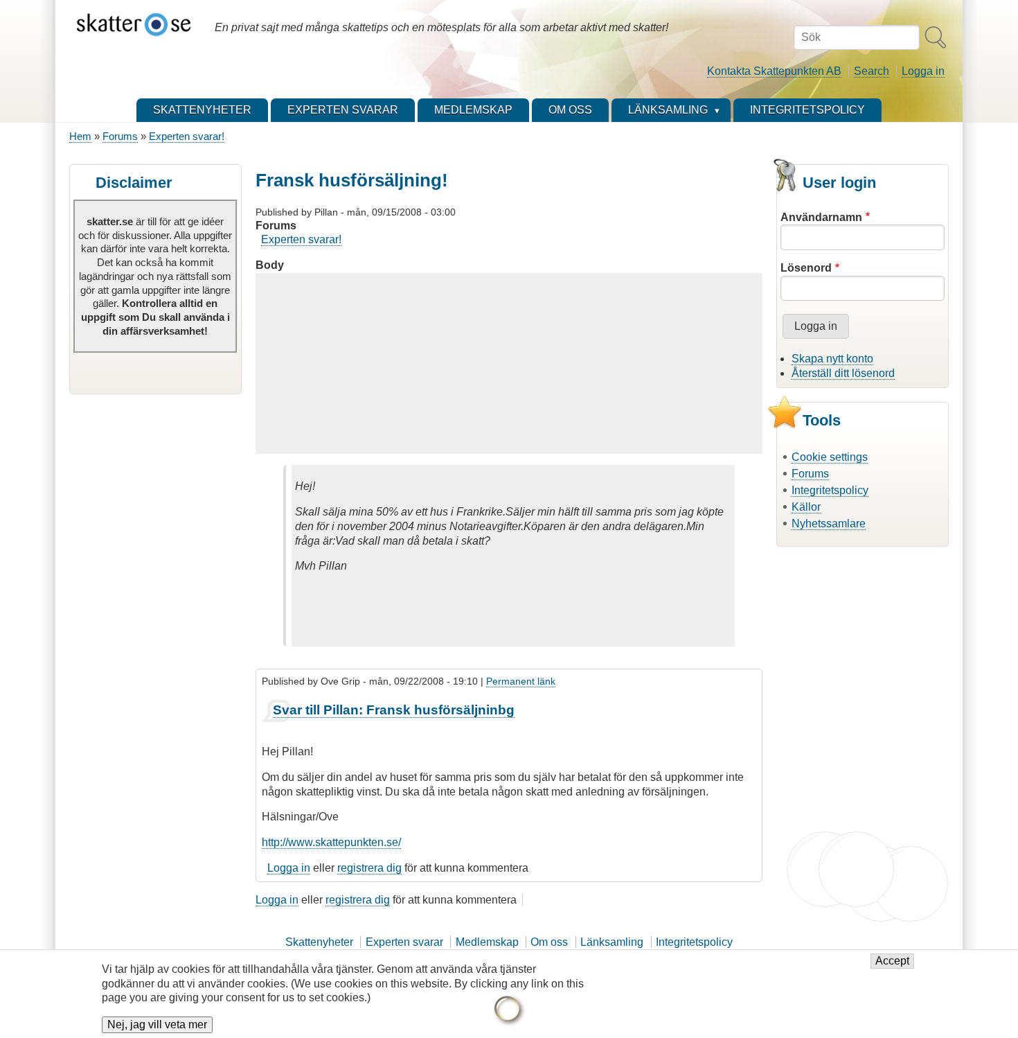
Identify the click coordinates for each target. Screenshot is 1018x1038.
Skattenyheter (319, 942)
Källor (806, 507)
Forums (120, 136)
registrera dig (369, 868)
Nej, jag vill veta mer (157, 1025)
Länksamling (611, 942)
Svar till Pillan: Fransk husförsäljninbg (394, 710)
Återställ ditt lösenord (843, 373)
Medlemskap (487, 942)
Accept (892, 961)
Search (871, 71)
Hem (80, 136)
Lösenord (806, 268)
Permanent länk (520, 681)
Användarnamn (821, 217)
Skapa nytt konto (832, 358)
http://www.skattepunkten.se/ (331, 842)
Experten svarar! (186, 136)
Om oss (549, 942)
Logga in (923, 71)
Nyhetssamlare (829, 523)
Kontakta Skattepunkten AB (774, 71)
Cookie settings (830, 457)
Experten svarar (404, 942)
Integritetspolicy (830, 490)
